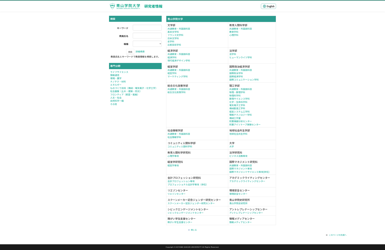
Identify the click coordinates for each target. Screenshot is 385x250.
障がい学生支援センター (180, 222)
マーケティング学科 (178, 76)
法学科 (232, 54)
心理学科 (233, 35)
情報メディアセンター (240, 222)
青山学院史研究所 (238, 203)
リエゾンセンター (177, 193)
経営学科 (172, 73)
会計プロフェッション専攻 (181, 181)
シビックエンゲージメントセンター (186, 212)
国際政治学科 (236, 73)
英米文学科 (173, 31)
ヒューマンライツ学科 (240, 57)
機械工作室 (235, 118)
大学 (231, 146)
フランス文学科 (175, 35)
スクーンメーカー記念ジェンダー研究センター (191, 203)
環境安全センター (238, 193)
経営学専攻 (173, 165)
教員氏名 (123, 36)
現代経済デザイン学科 (179, 60)
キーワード (122, 28)
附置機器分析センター (240, 121)
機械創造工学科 (237, 108)
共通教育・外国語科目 (179, 28)
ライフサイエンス (119, 71)
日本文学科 (173, 38)
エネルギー (116, 84)
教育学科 (233, 31)
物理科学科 (235, 95)
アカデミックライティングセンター (247, 181)
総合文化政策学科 (177, 92)
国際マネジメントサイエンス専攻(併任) (249, 171)
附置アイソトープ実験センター (245, 124)
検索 (130, 51)
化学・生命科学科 (238, 102)
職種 (126, 44)
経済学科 (172, 57)
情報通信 (114, 75)
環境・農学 (116, 78)
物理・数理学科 (237, 92)
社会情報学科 (174, 137)
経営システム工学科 (239, 111)
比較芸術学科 (174, 44)
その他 (113, 104)
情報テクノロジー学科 (240, 114)
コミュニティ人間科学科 (180, 146)
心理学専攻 (173, 155)
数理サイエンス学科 (239, 98)
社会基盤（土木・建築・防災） (126, 91)
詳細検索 (140, 51)
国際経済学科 (236, 76)
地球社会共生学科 (238, 133)
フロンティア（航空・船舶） (124, 94)
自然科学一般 (117, 100)
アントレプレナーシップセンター (246, 212)
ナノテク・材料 (118, 81)
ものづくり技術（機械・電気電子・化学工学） (134, 88)
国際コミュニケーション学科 (244, 79)
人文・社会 (116, 97)
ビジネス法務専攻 (238, 155)
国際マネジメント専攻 (240, 168)
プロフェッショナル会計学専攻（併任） (188, 184)
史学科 (171, 41)
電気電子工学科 (237, 105)
